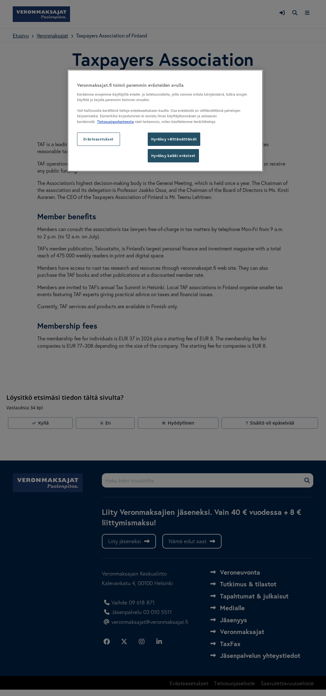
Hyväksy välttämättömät (174, 139)
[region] (165, 121)
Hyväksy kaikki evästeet (173, 155)
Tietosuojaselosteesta (115, 121)
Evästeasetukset (98, 139)
